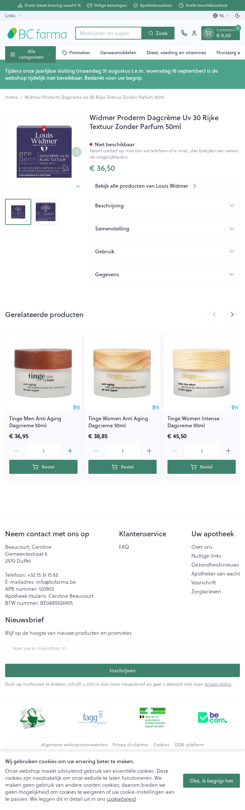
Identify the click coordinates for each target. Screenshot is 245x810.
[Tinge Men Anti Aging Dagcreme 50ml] (43, 373)
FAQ (124, 546)
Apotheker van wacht (215, 573)
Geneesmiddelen (118, 52)
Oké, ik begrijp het (211, 780)
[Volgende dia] (232, 314)
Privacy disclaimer (130, 744)
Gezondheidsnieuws (215, 564)
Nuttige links (206, 555)
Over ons (201, 546)
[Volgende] (76, 152)
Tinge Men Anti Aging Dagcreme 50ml (35, 422)
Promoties (79, 52)
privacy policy (217, 684)
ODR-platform (189, 744)
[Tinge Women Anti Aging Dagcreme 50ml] (122, 373)
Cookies (161, 744)
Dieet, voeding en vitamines (176, 52)
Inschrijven (123, 670)
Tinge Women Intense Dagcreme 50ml (193, 422)
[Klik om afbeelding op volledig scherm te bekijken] (44, 152)
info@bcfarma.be (56, 581)
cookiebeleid (121, 798)
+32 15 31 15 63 (42, 574)
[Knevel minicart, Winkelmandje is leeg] (208, 33)
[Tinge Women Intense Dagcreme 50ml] (202, 373)
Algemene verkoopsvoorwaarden (74, 744)
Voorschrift (203, 582)
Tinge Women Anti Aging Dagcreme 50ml (118, 422)
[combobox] (108, 33)
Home (11, 97)
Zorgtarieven (206, 591)
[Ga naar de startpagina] (37, 33)
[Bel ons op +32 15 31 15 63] (184, 33)
